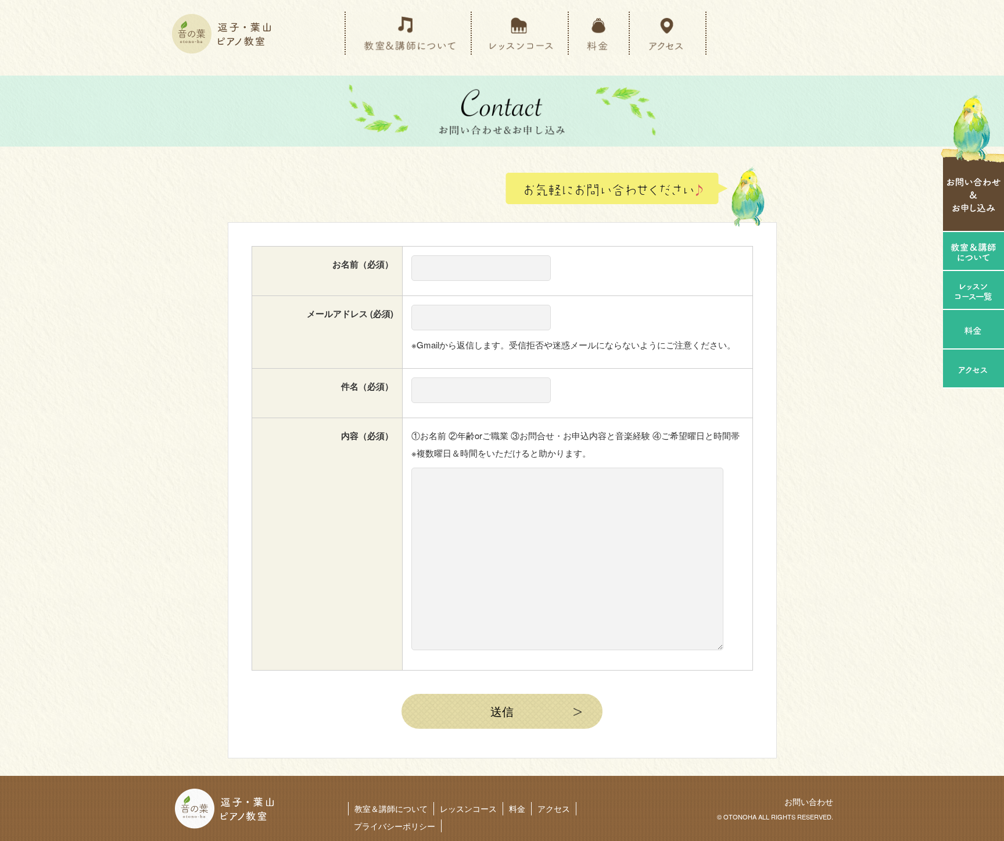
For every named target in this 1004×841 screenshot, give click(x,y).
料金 (517, 808)
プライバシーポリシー (394, 826)
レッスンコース (468, 808)
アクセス (553, 808)
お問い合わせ (808, 801)
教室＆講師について (391, 808)
